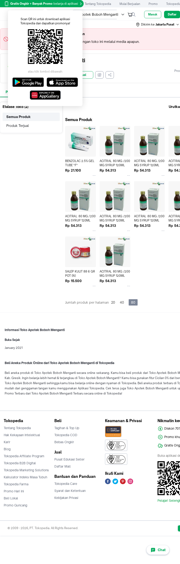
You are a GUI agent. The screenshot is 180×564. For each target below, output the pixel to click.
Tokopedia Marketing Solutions (26, 470)
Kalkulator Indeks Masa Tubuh (25, 477)
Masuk (152, 14)
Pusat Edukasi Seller (69, 459)
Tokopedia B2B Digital (20, 463)
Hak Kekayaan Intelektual (22, 435)
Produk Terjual (17, 126)
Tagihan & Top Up (66, 428)
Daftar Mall (62, 466)
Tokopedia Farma (16, 484)
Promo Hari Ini (14, 491)
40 (122, 302)
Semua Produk (18, 117)
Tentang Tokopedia (98, 4)
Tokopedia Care (65, 484)
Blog (7, 449)
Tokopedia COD (65, 435)
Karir (7, 442)
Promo (153, 4)
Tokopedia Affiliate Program (24, 456)
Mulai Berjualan (130, 4)
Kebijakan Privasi (66, 498)
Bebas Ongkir (64, 442)
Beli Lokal (11, 498)
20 (113, 302)
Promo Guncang (15, 505)
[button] (157, 24)
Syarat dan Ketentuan (70, 491)
